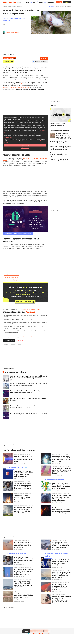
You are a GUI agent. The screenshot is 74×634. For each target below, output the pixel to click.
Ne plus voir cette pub (8, 54)
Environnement (60, 6)
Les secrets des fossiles (11, 277)
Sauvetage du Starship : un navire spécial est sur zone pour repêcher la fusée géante (61, 471)
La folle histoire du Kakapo (11, 275)
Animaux (68, 6)
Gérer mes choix (25, 148)
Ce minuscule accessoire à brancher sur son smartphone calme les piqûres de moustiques (61, 599)
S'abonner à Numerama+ (24, 301)
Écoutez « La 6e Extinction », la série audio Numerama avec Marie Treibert (25, 391)
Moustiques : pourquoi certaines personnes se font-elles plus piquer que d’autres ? (60, 154)
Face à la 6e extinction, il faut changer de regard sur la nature (28, 399)
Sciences (51, 6)
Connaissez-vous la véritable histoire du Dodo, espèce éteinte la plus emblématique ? (28, 384)
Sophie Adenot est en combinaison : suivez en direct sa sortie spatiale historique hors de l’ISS (60, 544)
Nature (19, 344)
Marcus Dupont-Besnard (12, 32)
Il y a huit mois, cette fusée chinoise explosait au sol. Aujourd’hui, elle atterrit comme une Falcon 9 (23, 572)
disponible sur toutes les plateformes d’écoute (16, 87)
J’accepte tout (26, 145)
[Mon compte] (57, 2)
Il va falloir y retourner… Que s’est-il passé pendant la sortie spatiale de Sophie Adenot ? (23, 559)
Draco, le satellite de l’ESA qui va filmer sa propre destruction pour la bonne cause (23, 458)
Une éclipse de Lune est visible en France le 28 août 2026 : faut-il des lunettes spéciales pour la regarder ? (23, 473)
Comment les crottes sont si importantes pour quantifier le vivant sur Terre (26, 406)
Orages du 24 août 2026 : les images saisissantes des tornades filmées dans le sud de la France (61, 485)
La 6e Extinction (22, 84)
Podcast (13, 344)
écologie (6, 344)
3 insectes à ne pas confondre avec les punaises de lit (59, 160)
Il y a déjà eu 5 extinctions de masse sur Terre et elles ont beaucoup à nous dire (28, 414)
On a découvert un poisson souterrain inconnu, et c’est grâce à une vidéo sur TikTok (63, 136)
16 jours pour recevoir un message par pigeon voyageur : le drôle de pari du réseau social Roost (60, 147)
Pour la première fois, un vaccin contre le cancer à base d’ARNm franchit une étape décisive (23, 544)
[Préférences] (60, 2)
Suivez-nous (44, 58)
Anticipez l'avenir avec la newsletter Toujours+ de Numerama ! (57, 125)
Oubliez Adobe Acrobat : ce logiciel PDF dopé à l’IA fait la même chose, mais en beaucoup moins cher (28, 377)
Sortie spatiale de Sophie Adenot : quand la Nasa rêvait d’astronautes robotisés (61, 562)
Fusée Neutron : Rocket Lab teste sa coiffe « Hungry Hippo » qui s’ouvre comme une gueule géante (61, 498)
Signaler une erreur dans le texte (29, 337)
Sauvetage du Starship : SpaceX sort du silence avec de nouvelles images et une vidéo (23, 584)
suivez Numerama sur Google (31, 309)
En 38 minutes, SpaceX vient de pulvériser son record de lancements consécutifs (60, 587)
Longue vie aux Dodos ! (11, 280)
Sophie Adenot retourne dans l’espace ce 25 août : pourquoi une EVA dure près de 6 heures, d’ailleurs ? (23, 486)
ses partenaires (8, 137)
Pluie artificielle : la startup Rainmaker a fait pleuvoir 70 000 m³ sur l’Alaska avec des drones (23, 510)
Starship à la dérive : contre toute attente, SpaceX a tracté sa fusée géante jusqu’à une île (61, 574)
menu (19, 2)
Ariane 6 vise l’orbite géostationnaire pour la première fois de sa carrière (23, 497)
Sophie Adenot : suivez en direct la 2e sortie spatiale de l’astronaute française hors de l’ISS (61, 458)
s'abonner (68, 2)
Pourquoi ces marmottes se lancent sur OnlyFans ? (18, 319)
